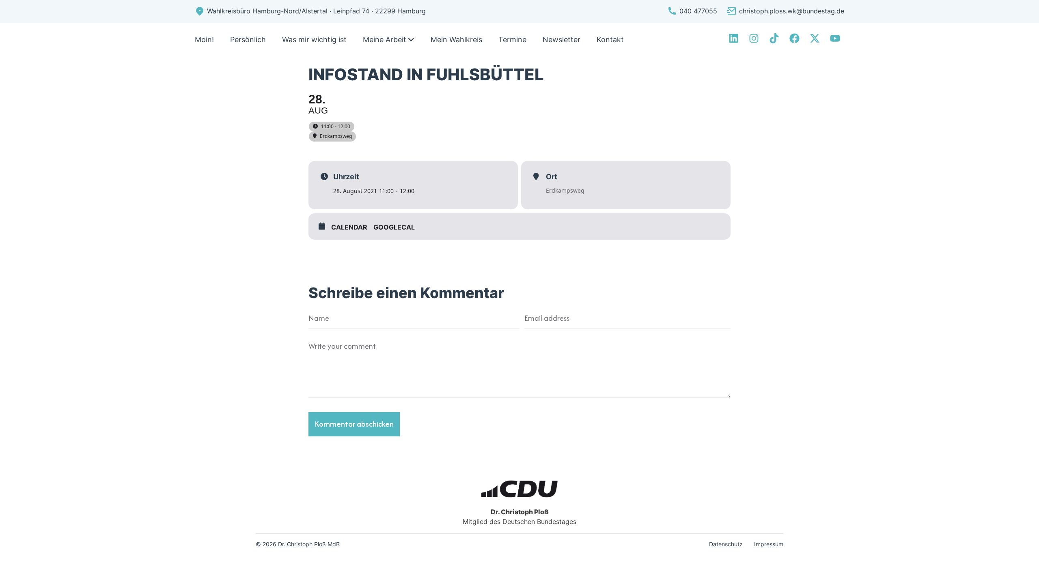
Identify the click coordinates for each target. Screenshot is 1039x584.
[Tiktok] (774, 38)
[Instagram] (754, 38)
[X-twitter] (815, 38)
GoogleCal (394, 227)
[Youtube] (835, 38)
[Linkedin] (734, 38)
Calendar (349, 227)
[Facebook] (794, 38)
